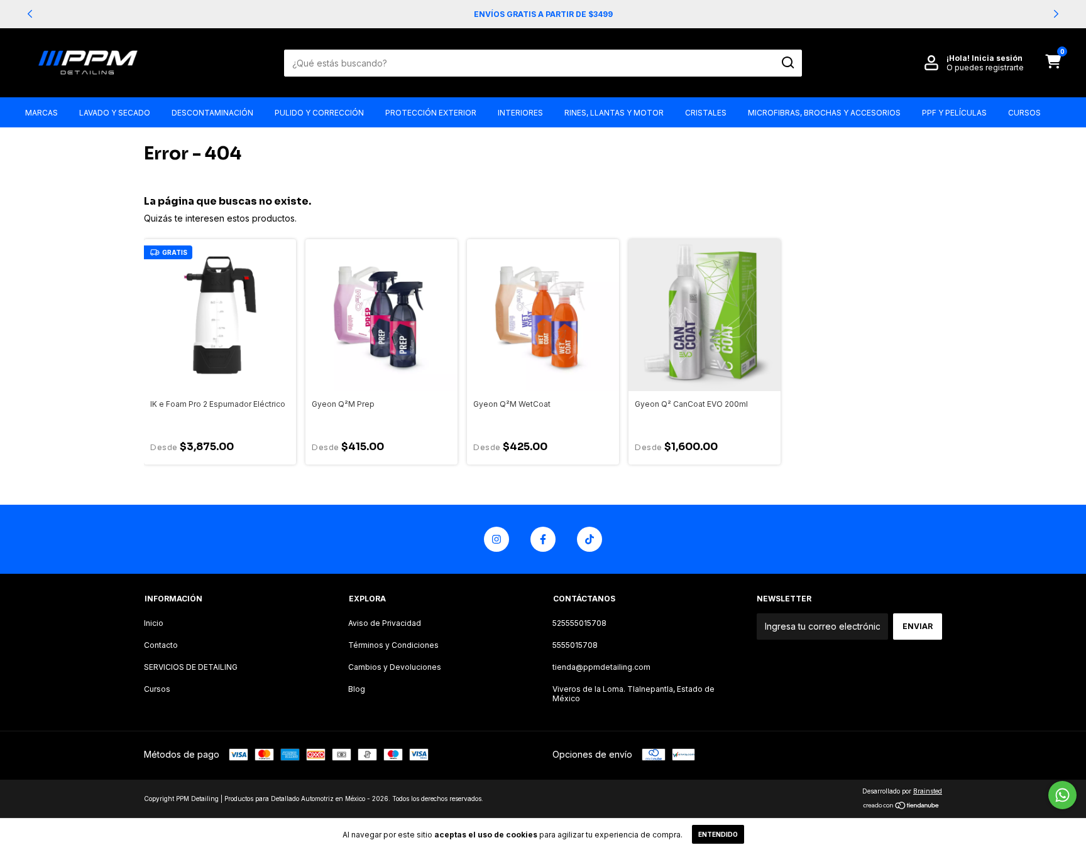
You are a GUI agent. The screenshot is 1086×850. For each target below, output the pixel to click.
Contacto (161, 645)
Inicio (153, 623)
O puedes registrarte (985, 67)
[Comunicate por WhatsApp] (1062, 795)
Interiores (520, 112)
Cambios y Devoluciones (394, 667)
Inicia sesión (997, 58)
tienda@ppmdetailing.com (601, 667)
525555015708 (579, 623)
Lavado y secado (114, 112)
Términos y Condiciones (393, 645)
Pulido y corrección (319, 112)
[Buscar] (787, 62)
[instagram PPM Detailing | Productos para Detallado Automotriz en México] (496, 539)
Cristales (706, 112)
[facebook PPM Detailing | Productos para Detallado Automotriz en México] (543, 539)
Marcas (41, 112)
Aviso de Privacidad (384, 623)
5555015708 (575, 645)
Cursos (1024, 112)
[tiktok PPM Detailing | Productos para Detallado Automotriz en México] (589, 539)
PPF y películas (954, 112)
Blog (356, 689)
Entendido (718, 834)
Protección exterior (430, 112)
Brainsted (927, 791)
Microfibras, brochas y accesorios (824, 112)
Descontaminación (212, 112)
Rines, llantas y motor (614, 112)
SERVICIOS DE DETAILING (191, 667)
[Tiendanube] (901, 806)
